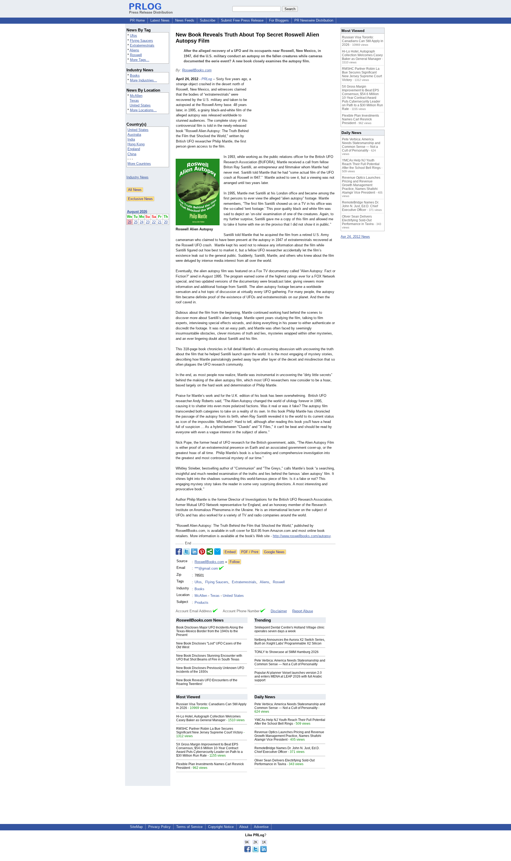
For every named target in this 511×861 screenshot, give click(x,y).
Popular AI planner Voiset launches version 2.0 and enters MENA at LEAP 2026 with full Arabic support (288, 676)
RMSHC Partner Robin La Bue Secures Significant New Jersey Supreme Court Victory (209, 730)
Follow (235, 562)
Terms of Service (189, 827)
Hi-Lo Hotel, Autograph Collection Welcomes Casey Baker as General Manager (208, 718)
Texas (134, 101)
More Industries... (143, 80)
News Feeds (184, 20)
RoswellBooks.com (197, 70)
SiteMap (136, 827)
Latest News (160, 20)
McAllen (136, 96)
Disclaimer (279, 611)
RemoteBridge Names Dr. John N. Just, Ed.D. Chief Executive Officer (287, 750)
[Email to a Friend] (217, 551)
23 (148, 222)
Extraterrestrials (142, 45)
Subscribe (207, 20)
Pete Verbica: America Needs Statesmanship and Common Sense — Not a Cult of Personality (289, 662)
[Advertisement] (295, 115)
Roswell (136, 55)
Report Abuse (302, 611)
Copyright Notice (221, 827)
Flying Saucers (141, 41)
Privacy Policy (159, 827)
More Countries (139, 164)
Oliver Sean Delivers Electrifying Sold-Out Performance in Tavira (284, 762)
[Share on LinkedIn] (194, 551)
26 (129, 222)
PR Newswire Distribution (313, 20)
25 (136, 222)
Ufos (133, 36)
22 (154, 222)
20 (166, 222)
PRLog (206, 79)
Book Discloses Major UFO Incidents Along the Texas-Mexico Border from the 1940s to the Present (209, 631)
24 (141, 222)
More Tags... (139, 60)
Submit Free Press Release (242, 20)
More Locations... (143, 110)
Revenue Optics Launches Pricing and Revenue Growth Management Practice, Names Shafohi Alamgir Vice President (289, 735)
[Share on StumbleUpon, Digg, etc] (210, 551)
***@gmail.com (206, 568)
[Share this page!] (255, 851)
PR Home (137, 20)
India (131, 139)
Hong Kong (136, 144)
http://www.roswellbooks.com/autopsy (302, 536)
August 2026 (137, 212)
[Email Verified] (221, 568)
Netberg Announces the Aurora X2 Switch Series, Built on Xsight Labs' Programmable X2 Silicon (289, 641)
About (243, 827)
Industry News (137, 177)
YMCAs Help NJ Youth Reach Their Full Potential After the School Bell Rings (289, 721)
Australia (134, 135)
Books (135, 75)
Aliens (134, 50)
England (133, 149)
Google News (274, 552)
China (131, 154)
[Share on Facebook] (179, 551)
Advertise (261, 827)
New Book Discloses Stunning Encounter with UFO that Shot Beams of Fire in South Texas (209, 657)
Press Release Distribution (151, 12)
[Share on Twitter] (186, 551)
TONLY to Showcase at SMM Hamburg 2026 (286, 652)
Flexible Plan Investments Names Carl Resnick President (360, 119)
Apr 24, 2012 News (355, 237)
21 (160, 222)
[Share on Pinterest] (202, 551)
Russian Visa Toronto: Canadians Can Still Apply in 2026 (362, 41)
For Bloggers (279, 20)
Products (201, 603)
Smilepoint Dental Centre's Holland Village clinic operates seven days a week (289, 629)
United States (140, 105)
